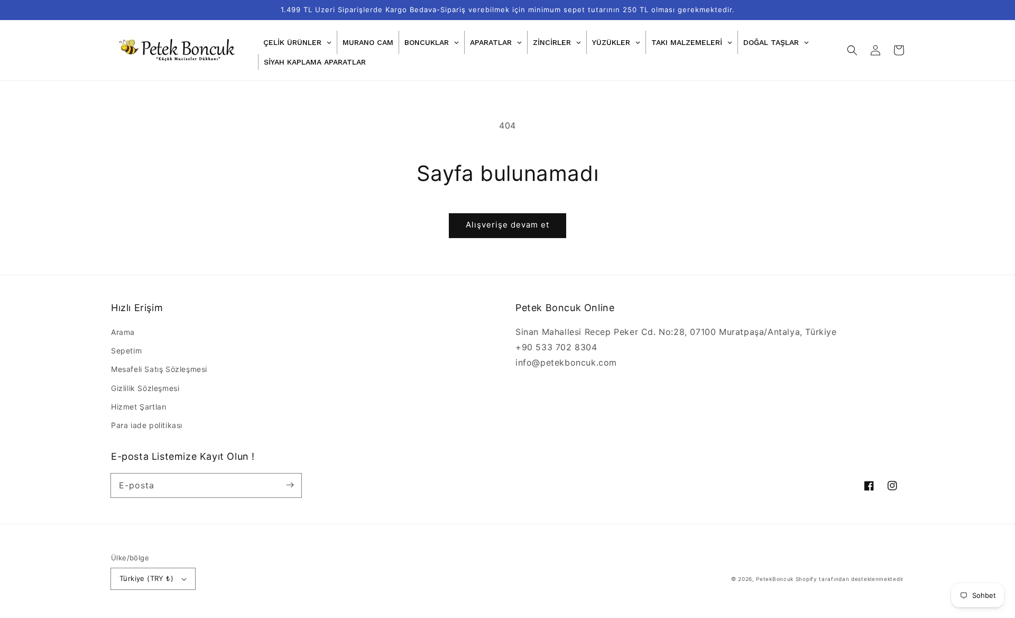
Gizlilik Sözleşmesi (145, 388)
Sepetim (126, 350)
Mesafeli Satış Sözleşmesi (159, 369)
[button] (852, 50)
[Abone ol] (289, 485)
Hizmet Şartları (139, 406)
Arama (123, 332)
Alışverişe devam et (507, 225)
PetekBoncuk (774, 579)
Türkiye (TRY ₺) (146, 578)
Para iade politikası (146, 425)
